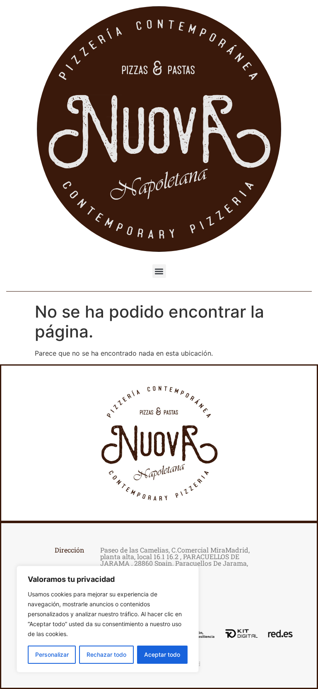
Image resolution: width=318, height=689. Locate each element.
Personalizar (52, 654)
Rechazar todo (106, 654)
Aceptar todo (162, 654)
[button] (159, 271)
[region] (108, 619)
